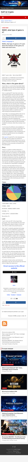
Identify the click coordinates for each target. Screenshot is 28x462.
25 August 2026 (5, 371)
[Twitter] (13, 298)
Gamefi (6, 137)
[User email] (16, 298)
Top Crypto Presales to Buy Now (10, 344)
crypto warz (7, 305)
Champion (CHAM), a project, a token (16, 315)
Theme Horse (16, 451)
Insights (4, 388)
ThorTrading (12, 393)
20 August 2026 (5, 393)
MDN (11, 34)
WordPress (18, 452)
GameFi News (5, 27)
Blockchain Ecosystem (7, 364)
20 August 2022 (5, 34)
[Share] (16, 38)
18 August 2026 (5, 416)
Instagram (19, 294)
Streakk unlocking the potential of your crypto (13, 311)
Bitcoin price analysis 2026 (8, 332)
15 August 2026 (5, 440)
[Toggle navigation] (3, 17)
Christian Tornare (13, 416)
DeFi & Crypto (7, 12)
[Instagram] (15, 298)
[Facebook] (11, 298)
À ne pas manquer (7, 348)
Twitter (8, 294)
